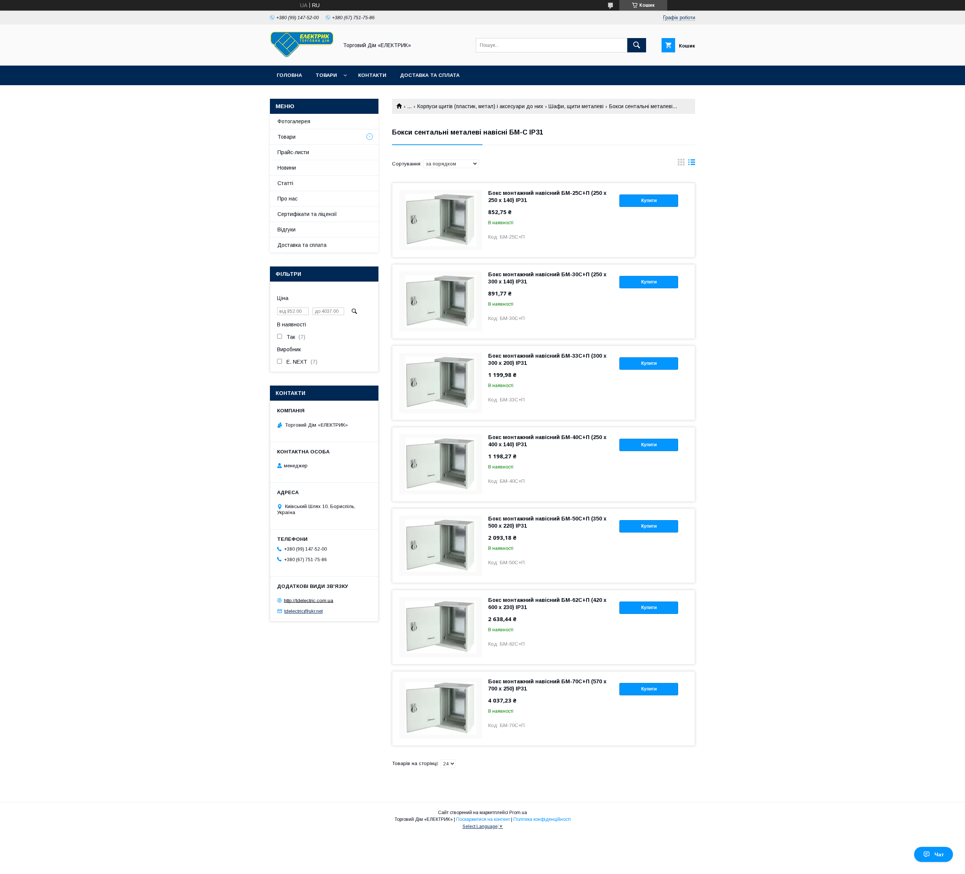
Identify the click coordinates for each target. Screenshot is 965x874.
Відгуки (286, 230)
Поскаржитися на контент (483, 819)
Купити (649, 200)
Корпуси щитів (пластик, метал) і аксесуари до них (480, 106)
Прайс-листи (293, 152)
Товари (326, 75)
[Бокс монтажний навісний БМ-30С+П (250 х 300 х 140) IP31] (440, 301)
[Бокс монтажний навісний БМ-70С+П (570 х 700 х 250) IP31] (440, 708)
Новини (286, 168)
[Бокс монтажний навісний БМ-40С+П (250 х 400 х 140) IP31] (440, 464)
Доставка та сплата (430, 75)
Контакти (372, 75)
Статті (285, 183)
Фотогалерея (293, 121)
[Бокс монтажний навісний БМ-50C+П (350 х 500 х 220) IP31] (440, 546)
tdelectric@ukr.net (303, 611)
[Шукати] (636, 45)
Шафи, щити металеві (576, 106)
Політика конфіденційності (542, 819)
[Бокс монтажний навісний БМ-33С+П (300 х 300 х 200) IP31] (440, 383)
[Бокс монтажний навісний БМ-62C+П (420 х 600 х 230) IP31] (440, 627)
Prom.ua (518, 812)
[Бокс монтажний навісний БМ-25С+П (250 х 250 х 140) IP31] (440, 220)
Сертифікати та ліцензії (307, 214)
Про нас (287, 199)
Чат (939, 854)
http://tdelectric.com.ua (308, 600)
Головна (289, 75)
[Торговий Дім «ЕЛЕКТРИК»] (302, 56)
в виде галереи (681, 164)
